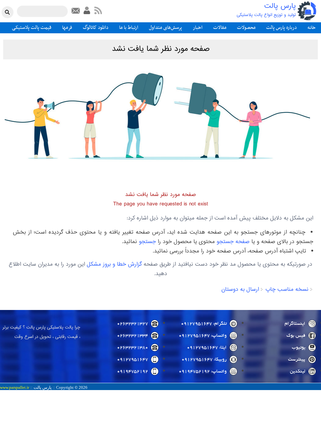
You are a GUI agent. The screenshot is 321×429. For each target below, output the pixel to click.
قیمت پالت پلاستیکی (31, 27)
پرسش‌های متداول (165, 27)
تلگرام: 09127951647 (204, 323)
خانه (312, 27)
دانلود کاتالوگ (95, 27)
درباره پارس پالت (281, 27)
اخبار (198, 27)
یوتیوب (298, 347)
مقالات (219, 27)
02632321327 (132, 323)
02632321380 (132, 347)
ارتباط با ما (128, 27)
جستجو (147, 242)
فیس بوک (296, 335)
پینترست (296, 359)
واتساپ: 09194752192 (203, 371)
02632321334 (132, 335)
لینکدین (297, 371)
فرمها (67, 27)
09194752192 (132, 371)
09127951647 (132, 359)
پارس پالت (280, 6)
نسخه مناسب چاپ (287, 289)
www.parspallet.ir (14, 387)
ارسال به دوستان (240, 289)
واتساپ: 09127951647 (203, 335)
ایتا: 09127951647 (207, 347)
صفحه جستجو (233, 242)
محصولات (246, 27)
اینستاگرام (295, 323)
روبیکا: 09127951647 (204, 359)
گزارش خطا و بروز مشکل (114, 264)
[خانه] (307, 11)
